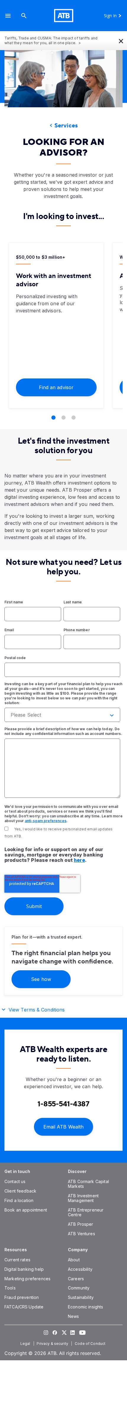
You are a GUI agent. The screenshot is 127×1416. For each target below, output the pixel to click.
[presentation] (63, 78)
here (79, 860)
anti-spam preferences (45, 821)
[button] (8, 15)
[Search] (24, 15)
